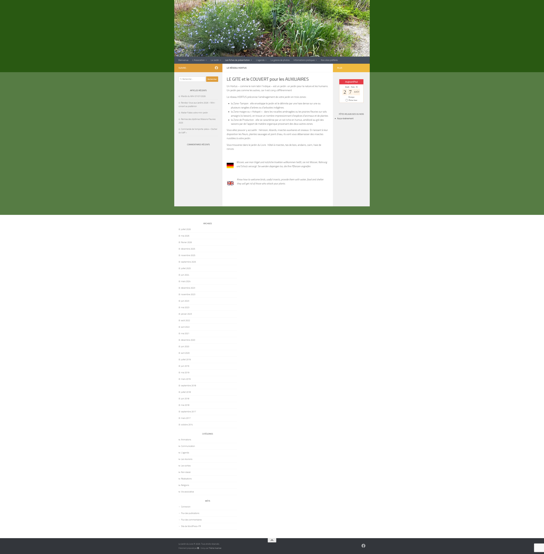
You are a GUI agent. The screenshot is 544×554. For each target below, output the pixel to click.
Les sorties (186, 465)
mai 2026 (185, 236)
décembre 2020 (188, 340)
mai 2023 (185, 307)
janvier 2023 (186, 314)
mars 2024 (186, 281)
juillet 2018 (186, 392)
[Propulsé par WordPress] (198, 548)
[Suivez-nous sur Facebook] (216, 67)
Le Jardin (215, 60)
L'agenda (185, 452)
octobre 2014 (187, 424)
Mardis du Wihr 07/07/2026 (193, 96)
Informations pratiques (304, 60)
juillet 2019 (186, 359)
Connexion (185, 506)
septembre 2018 (188, 385)
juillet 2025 (186, 268)
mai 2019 (185, 372)
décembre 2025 (188, 249)
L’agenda (260, 60)
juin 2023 (185, 301)
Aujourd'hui (351, 81)
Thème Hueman (215, 548)
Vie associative (187, 491)
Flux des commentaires (191, 519)
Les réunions (186, 459)
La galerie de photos (280, 60)
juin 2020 (185, 346)
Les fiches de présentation (237, 60)
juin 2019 (185, 366)
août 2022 (185, 320)
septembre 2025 (188, 262)
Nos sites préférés (329, 60)
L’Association (198, 60)
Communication (188, 446)
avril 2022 (185, 327)
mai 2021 (185, 333)
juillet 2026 (186, 229)
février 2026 (186, 242)
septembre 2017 (188, 411)
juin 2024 (185, 275)
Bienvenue (183, 60)
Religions (185, 485)
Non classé (186, 472)
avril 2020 (185, 353)
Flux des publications (190, 513)
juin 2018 (185, 398)
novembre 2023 (188, 294)
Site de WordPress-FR (191, 526)
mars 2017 (186, 418)
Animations (186, 439)
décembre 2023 (188, 288)
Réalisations (186, 478)
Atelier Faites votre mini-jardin (194, 112)
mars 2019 (186, 379)
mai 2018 (185, 405)
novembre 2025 (188, 255)
